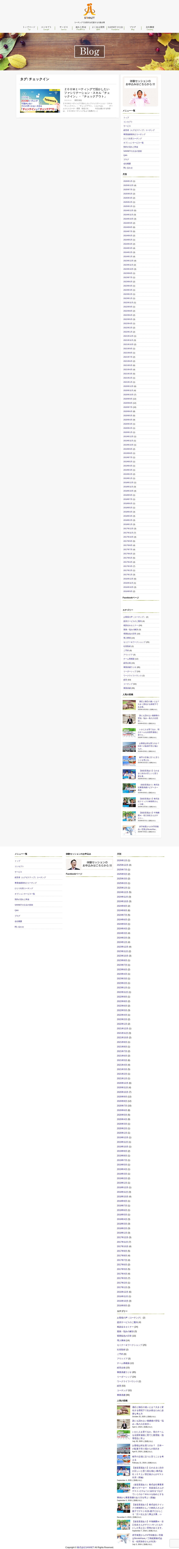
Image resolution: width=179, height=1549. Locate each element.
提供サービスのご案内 (132, 621)
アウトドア (128, 655)
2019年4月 (127, 466)
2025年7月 (127, 189)
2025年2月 (127, 202)
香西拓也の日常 (129, 634)
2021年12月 (128, 336)
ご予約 (126, 650)
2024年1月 (127, 256)
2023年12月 (128, 261)
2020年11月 (128, 390)
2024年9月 (127, 223)
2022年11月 (128, 302)
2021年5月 (127, 365)
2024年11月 (128, 215)
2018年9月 (127, 495)
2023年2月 (127, 294)
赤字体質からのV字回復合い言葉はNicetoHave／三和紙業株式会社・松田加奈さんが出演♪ (147, 1538)
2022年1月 (127, 332)
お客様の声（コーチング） (134, 617)
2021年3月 (127, 374)
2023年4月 (127, 286)
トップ (126, 118)
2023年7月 (127, 277)
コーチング (128, 684)
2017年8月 (127, 545)
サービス (127, 126)
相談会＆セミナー (130, 625)
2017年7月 (127, 549)
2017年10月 (128, 537)
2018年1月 (127, 524)
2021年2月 (127, 378)
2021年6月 (127, 361)
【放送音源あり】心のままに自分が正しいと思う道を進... (148, 773)
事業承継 (127, 688)
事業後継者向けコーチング (134, 134)
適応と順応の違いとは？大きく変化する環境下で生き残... (148, 704)
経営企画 (127, 663)
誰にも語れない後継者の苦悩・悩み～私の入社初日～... (148, 718)
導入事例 (127, 638)
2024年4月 (127, 244)
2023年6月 (127, 282)
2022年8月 (127, 311)
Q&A (125, 155)
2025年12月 (128, 185)
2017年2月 (127, 570)
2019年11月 (128, 441)
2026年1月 (127, 181)
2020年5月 (127, 415)
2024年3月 (127, 248)
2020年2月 (127, 428)
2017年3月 (127, 566)
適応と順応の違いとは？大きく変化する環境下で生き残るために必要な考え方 (148, 1410)
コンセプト (128, 122)
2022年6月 (127, 315)
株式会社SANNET (86, 1547)
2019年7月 (127, 457)
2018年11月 (128, 487)
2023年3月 (127, 290)
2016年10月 (128, 587)
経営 (125, 680)
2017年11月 (128, 533)
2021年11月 (128, 340)
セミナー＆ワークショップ (134, 642)
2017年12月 (128, 528)
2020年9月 (127, 399)
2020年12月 (128, 386)
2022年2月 (127, 328)
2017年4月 (127, 562)
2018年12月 (128, 482)
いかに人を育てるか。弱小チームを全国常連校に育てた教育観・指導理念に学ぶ (148, 1435)
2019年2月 (127, 474)
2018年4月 (127, 512)
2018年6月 (127, 503)
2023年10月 (128, 269)
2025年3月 (127, 198)
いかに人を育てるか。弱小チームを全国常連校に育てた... (148, 732)
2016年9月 (127, 591)
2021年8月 (127, 353)
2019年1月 (127, 478)
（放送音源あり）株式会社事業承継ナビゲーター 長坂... (149, 787)
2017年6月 (127, 554)
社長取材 (127, 646)
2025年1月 (127, 206)
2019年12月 (128, 436)
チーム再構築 (128, 659)
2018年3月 (127, 516)
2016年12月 (128, 579)
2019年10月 (128, 445)
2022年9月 (127, 307)
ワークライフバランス (132, 676)
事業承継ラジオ (129, 667)
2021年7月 (127, 357)
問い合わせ (128, 168)
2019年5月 (127, 462)
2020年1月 (127, 432)
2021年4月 (127, 369)
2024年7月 (127, 231)
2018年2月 (127, 520)
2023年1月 (127, 298)
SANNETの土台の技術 (132, 151)
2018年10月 (128, 491)
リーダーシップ (129, 671)
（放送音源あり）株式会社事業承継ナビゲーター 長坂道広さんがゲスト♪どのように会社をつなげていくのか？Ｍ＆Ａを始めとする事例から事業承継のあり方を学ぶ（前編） (140, 1491)
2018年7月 (127, 499)
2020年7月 (127, 407)
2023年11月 (128, 265)
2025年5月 (127, 194)
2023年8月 (127, 273)
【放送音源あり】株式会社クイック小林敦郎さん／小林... (148, 801)
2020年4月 (127, 420)
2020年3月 (127, 424)
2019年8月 (127, 453)
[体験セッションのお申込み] (89, 868)
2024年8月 (127, 227)
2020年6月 (127, 411)
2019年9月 (127, 449)
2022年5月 (127, 319)
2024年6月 (127, 236)
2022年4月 (127, 323)
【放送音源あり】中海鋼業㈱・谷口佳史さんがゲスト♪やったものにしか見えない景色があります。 (148, 1524)
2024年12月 (128, 210)
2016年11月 (128, 583)
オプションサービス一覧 (133, 143)
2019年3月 (127, 470)
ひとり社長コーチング (132, 138)
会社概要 (127, 164)
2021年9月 (127, 349)
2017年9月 (127, 541)
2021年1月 (127, 382)
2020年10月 (128, 395)
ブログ (126, 159)
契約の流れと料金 (130, 147)
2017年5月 (127, 558)
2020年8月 (127, 403)
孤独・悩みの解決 (130, 629)
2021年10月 (128, 344)
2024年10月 (128, 219)
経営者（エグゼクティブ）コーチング (139, 130)
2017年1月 (127, 575)
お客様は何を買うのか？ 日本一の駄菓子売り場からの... (149, 746)
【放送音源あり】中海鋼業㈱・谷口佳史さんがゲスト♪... (148, 815)
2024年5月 (127, 240)
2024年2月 (127, 252)
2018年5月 (127, 508)
